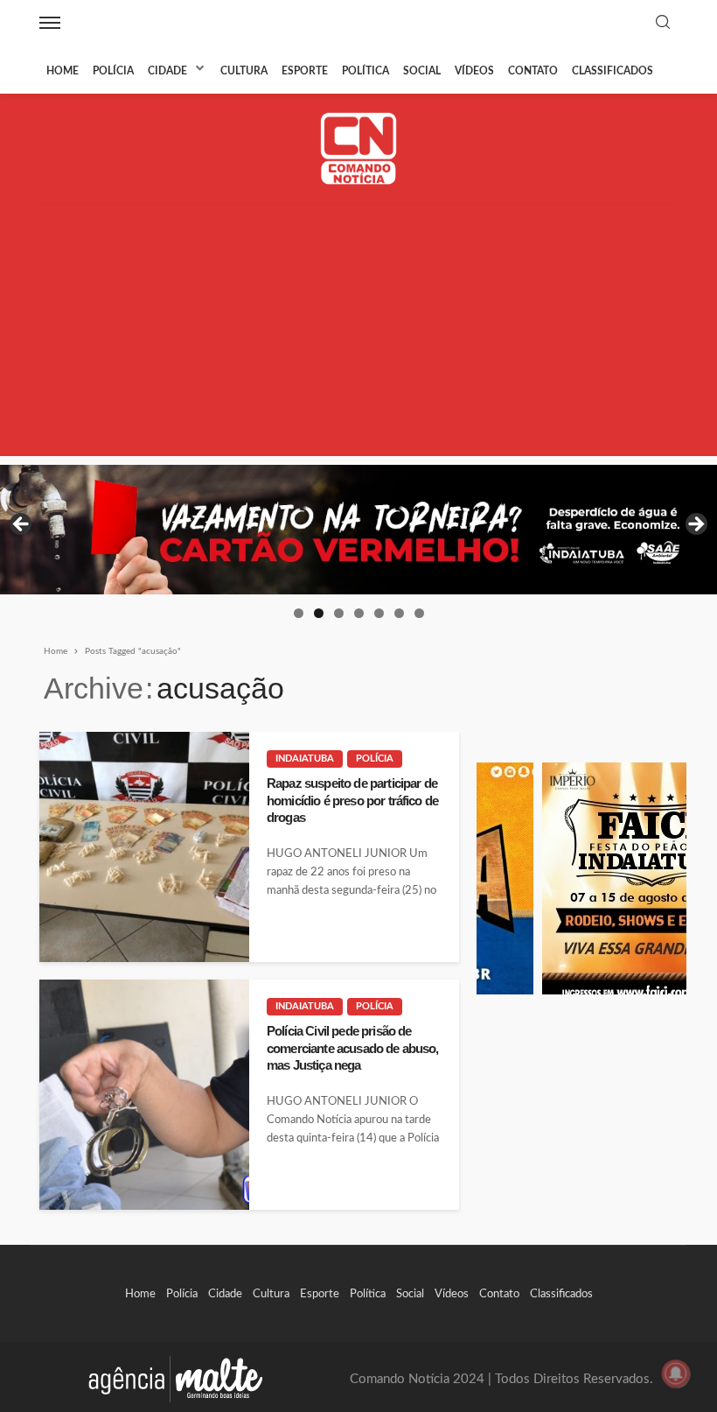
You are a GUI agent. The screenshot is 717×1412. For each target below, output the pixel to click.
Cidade (167, 71)
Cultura (244, 71)
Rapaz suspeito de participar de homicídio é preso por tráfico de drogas (352, 800)
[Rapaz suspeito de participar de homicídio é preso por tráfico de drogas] (144, 847)
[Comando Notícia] (359, 148)
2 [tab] (319, 613)
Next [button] (695, 525)
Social (422, 71)
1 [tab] (298, 613)
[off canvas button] (49, 23)
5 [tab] (379, 613)
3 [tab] (339, 613)
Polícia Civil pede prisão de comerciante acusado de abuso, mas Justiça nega (353, 1047)
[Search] (663, 23)
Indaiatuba (304, 758)
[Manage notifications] (676, 1373)
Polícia (113, 71)
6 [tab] (399, 613)
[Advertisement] (358, 333)
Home (62, 71)
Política (365, 71)
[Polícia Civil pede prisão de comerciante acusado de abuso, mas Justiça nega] (144, 1095)
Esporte (305, 71)
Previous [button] (22, 525)
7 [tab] (419, 613)
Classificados (612, 71)
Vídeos (474, 71)
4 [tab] (359, 613)
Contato (533, 71)
